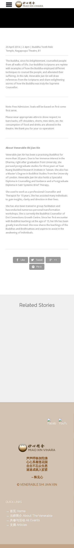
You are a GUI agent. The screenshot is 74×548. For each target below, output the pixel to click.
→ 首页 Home (15, 511)
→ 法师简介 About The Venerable (29, 515)
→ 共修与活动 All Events (23, 520)
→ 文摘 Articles (16, 525)
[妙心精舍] (34, 4)
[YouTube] (63, 422)
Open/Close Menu (3, 4)
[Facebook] (51, 422)
